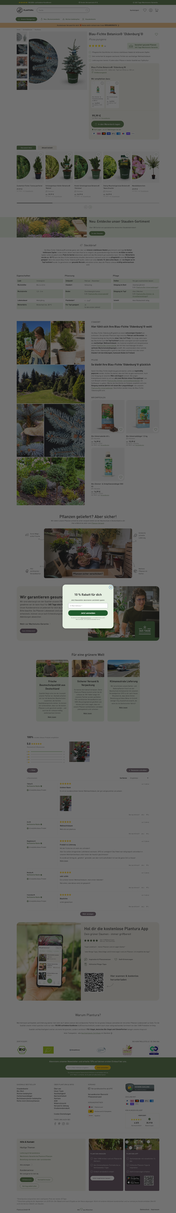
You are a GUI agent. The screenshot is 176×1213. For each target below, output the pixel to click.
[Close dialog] (111, 587)
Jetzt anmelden (88, 613)
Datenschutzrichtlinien (86, 617)
